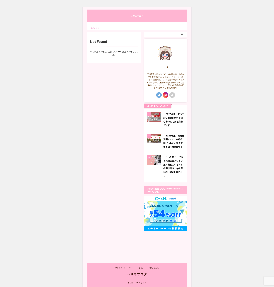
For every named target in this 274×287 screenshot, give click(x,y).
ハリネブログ (137, 16)
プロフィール (120, 268)
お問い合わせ (154, 268)
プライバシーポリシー (137, 268)
